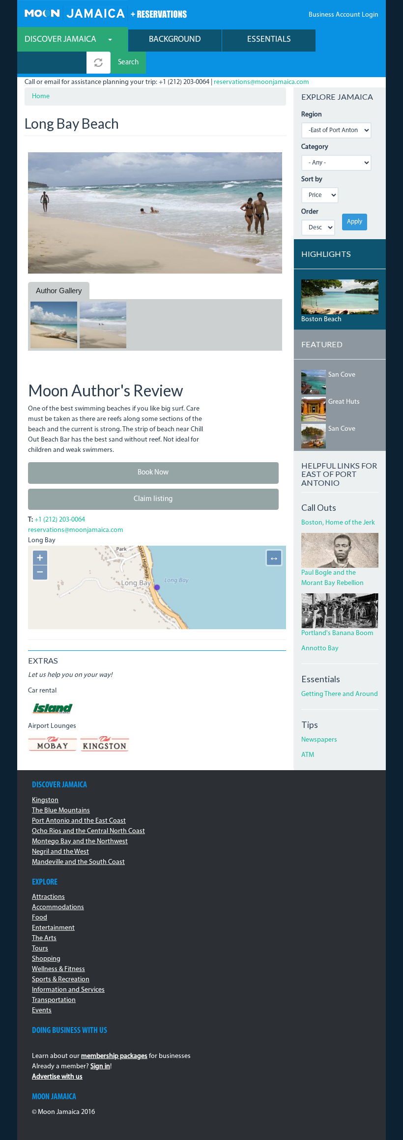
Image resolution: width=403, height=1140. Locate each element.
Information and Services (68, 990)
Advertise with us (57, 1077)
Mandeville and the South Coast (78, 862)
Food (39, 917)
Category (314, 147)
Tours (40, 948)
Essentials (269, 39)
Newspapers (319, 740)
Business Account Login (343, 15)
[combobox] (51, 63)
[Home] (105, 12)
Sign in (100, 1066)
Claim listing (153, 499)
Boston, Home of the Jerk (338, 523)
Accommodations (58, 907)
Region (311, 114)
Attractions (48, 897)
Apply (354, 222)
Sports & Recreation (60, 979)
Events (42, 1010)
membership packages (114, 1056)
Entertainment (53, 928)
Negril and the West (60, 852)
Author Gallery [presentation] (59, 290)
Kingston (45, 800)
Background (175, 39)
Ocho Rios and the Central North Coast (88, 831)
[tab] (58, 291)
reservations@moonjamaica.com (261, 82)
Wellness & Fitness (58, 969)
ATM (307, 755)
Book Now (153, 472)
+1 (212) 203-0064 (59, 520)
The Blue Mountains (61, 810)
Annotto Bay (320, 648)
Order (309, 212)
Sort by (311, 179)
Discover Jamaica (61, 39)
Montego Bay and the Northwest (80, 841)
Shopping (46, 959)
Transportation (54, 1000)
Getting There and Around (339, 694)
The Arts (44, 938)
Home (41, 96)
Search (128, 62)
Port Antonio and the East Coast (79, 821)
